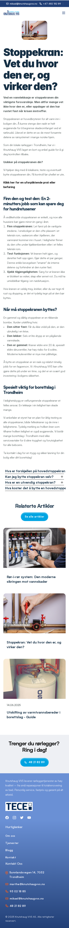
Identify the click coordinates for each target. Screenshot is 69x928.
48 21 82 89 (18, 905)
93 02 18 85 (18, 891)
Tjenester (12, 842)
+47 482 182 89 (52, 3)
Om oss (10, 835)
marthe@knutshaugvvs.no (27, 884)
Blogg (9, 850)
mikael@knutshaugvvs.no (27, 898)
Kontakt (10, 857)
